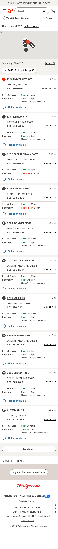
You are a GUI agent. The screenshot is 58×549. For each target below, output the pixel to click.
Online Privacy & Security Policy (27, 512)
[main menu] (4, 11)
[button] (49, 18)
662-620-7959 (15, 419)
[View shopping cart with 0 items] (53, 11)
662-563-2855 (15, 126)
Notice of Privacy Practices (27, 507)
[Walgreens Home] (10, 11)
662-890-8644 (15, 269)
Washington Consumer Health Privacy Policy (27, 516)
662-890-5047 (15, 344)
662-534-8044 (15, 163)
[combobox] (28, 11)
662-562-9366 (15, 197)
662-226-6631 (15, 307)
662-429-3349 (15, 232)
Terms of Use (27, 520)
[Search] (45, 11)
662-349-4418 (15, 382)
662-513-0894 (15, 88)
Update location (31, 26)
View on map (50, 125)
